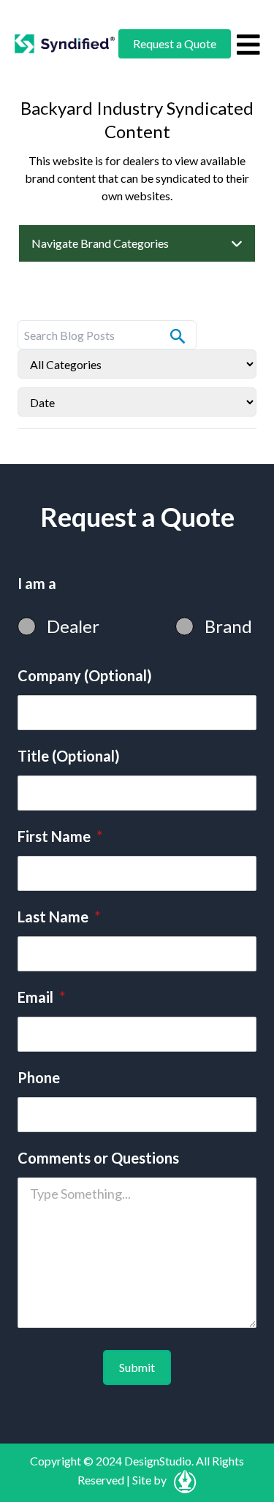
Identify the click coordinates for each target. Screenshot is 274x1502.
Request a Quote (174, 43)
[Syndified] (65, 44)
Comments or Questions (98, 1158)
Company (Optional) (85, 675)
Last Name (59, 916)
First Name (60, 836)
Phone (39, 1077)
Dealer (73, 626)
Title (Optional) (69, 756)
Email (41, 997)
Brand (228, 626)
